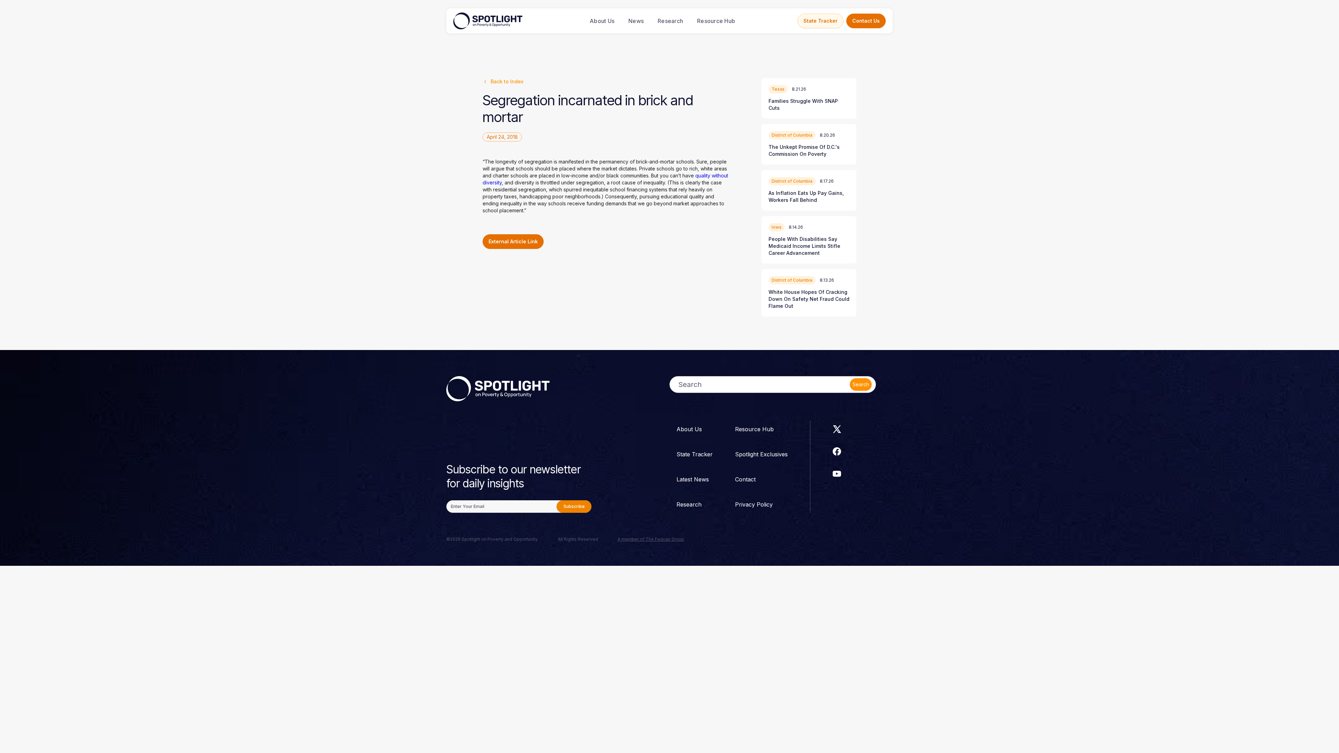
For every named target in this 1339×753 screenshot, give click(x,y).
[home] (487, 21)
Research (670, 20)
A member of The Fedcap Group (651, 539)
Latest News (692, 479)
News (636, 20)
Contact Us (866, 21)
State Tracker (820, 21)
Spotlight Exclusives (761, 454)
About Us (602, 20)
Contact (745, 479)
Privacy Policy (754, 504)
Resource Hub (716, 20)
